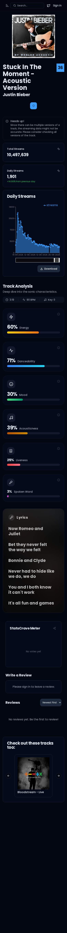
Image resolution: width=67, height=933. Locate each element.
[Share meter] (54, 628)
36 (60, 67)
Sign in (57, 5)
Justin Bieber (16, 94)
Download (50, 268)
